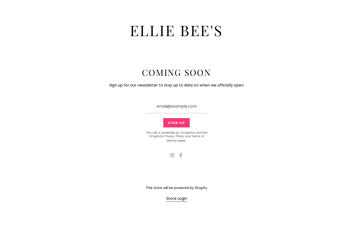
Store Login (176, 198)
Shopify (201, 187)
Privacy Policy (174, 136)
